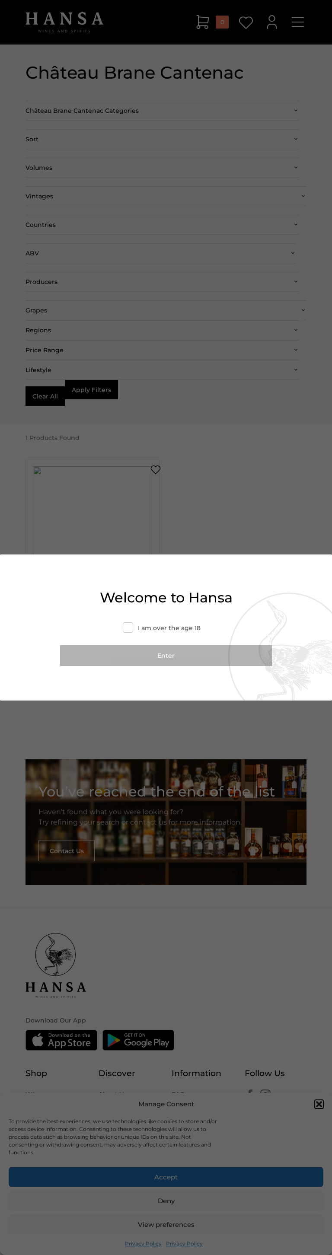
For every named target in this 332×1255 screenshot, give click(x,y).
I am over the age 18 (169, 628)
